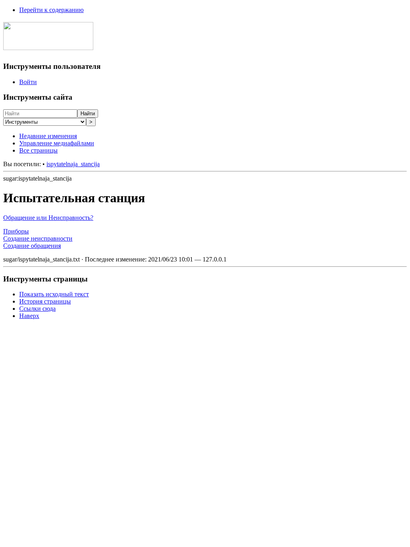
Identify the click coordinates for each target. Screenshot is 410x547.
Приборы (16, 231)
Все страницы (38, 150)
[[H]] (48, 45)
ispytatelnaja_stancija (73, 164)
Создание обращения (32, 245)
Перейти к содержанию (51, 9)
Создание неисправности (37, 238)
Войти (28, 81)
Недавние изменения (48, 136)
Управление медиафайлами (56, 143)
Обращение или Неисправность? (48, 217)
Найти (87, 114)
